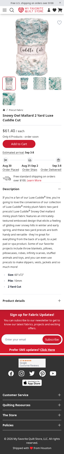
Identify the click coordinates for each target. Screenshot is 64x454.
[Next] (60, 41)
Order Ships (29, 169)
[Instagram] (21, 373)
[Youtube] (53, 373)
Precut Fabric (16, 110)
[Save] (59, 22)
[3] (55, 83)
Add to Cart (19, 144)
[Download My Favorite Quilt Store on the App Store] (32, 382)
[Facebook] (11, 373)
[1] (24, 83)
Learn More (34, 180)
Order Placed (11, 169)
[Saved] (54, 10)
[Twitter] (32, 373)
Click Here (47, 350)
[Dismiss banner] (60, 2)
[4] (9, 99)
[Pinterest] (42, 373)
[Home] (4, 110)
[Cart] (60, 10)
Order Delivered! (51, 169)
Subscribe (52, 339)
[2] (39, 83)
